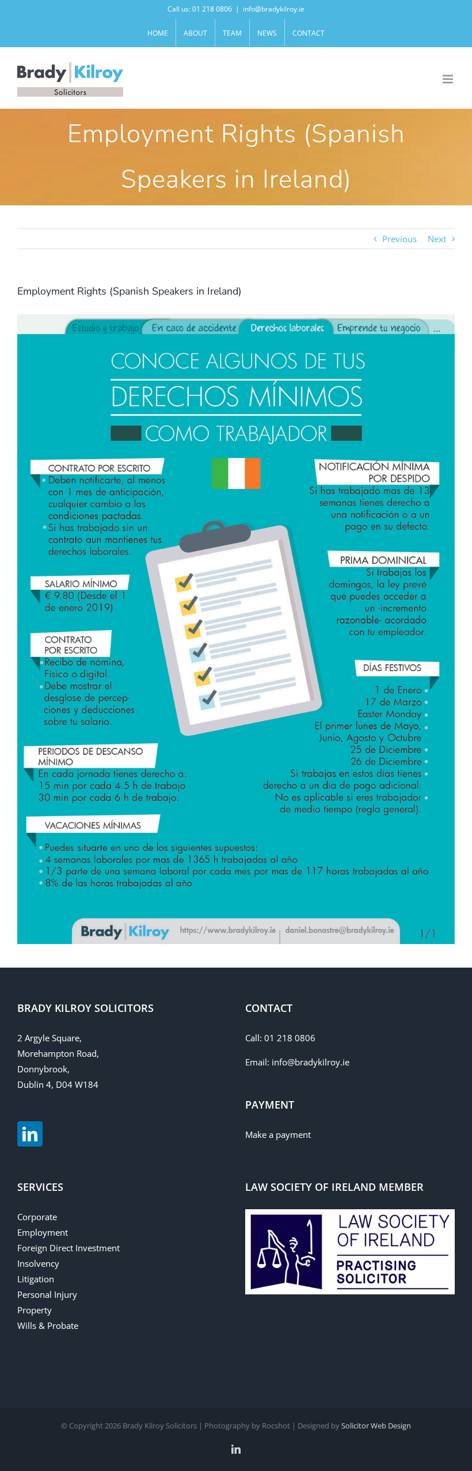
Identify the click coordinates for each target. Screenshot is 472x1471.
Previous (399, 238)
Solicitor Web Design (376, 1425)
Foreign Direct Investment (68, 1248)
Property (34, 1310)
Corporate (37, 1216)
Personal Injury (47, 1294)
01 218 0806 (289, 1038)
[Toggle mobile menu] (449, 79)
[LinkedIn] (30, 1134)
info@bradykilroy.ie (273, 9)
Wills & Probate (47, 1325)
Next (437, 238)
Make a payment (278, 1134)
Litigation (35, 1279)
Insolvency (38, 1263)
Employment (42, 1232)
